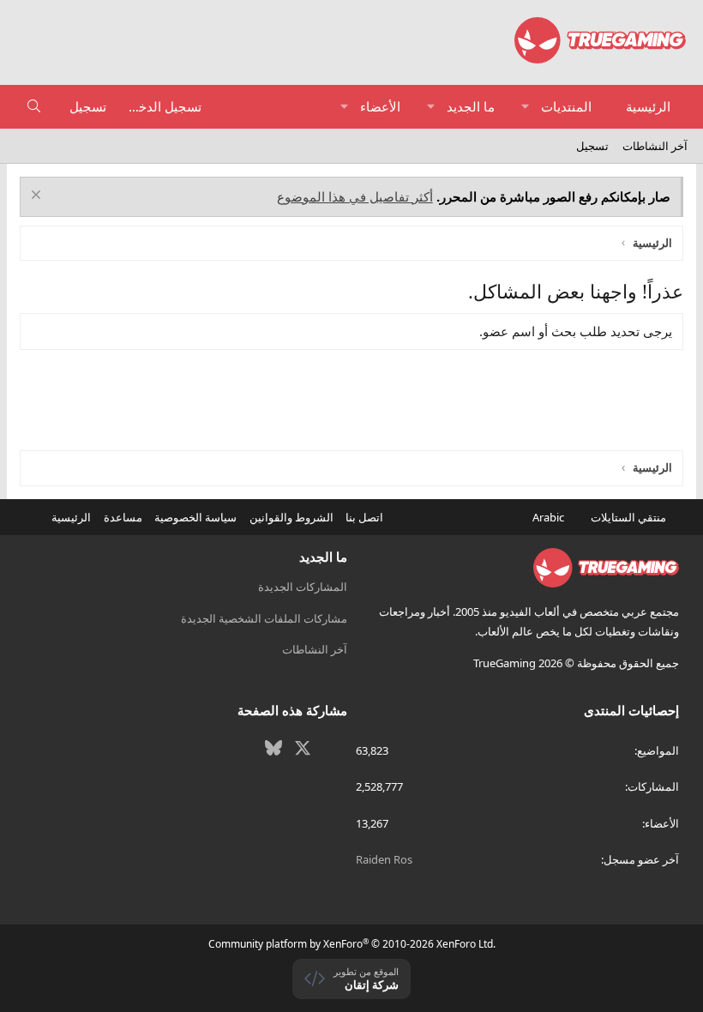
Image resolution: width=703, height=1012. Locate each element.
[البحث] (33, 107)
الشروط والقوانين (291, 517)
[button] (525, 107)
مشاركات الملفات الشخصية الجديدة (264, 618)
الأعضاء (380, 106)
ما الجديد (471, 106)
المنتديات (566, 106)
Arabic (549, 517)
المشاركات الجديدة (302, 586)
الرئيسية (648, 106)
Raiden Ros (384, 859)
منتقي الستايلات (630, 517)
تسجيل (592, 146)
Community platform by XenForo (352, 944)
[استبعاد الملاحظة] (38, 197)
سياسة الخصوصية (195, 517)
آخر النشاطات (655, 146)
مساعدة (123, 517)
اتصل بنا (364, 517)
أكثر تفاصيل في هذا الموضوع (355, 196)
